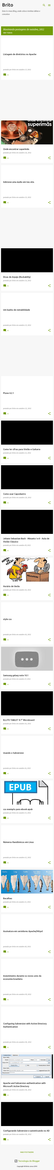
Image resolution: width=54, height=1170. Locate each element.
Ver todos (7, 33)
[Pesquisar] (44, 5)
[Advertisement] (27, 100)
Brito (7, 4)
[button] (49, 75)
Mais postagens (27, 1152)
